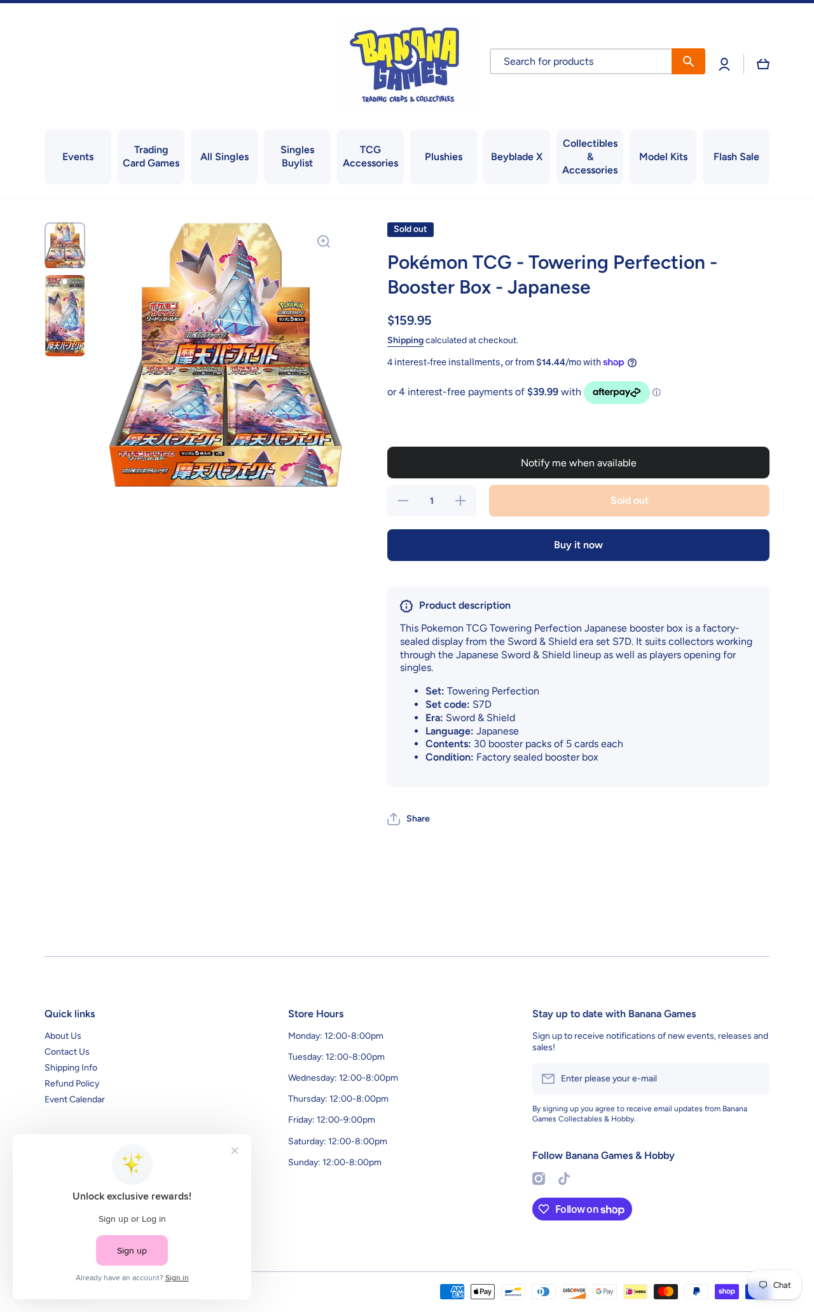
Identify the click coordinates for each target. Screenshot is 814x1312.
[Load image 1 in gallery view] (65, 245)
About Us (63, 1036)
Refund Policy (72, 1083)
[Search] (688, 61)
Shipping (405, 340)
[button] (763, 64)
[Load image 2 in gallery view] (65, 316)
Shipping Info (71, 1067)
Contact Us (67, 1051)
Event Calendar (75, 1099)
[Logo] (407, 64)
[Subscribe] (753, 1079)
